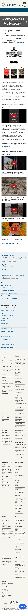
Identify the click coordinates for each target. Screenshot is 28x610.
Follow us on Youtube (25, 6)
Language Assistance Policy (20, 415)
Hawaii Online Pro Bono (19, 454)
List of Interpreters (18, 418)
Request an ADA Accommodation (9, 295)
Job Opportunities (5, 476)
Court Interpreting (5, 520)
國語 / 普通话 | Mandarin (6, 328)
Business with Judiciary (6, 483)
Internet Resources (18, 552)
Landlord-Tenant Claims (19, 494)
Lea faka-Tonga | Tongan (7, 344)
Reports (16, 467)
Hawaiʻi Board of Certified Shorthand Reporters (6, 355)
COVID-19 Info (4, 357)
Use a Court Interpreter (19, 423)
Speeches (16, 473)
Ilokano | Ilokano (5, 318)
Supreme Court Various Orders (19, 546)
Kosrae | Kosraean (5, 326)
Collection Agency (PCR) (19, 492)
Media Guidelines (5, 432)
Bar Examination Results (6, 376)
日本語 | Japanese (5, 320)
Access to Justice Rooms (19, 449)
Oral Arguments (18, 394)
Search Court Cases (9, 255)
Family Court (17, 524)
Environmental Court (19, 568)
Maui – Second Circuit (6, 589)
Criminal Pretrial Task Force (20, 565)
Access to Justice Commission (20, 444)
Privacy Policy (5, 606)
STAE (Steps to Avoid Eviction (20, 576)
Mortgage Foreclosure (19, 506)
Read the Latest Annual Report (8, 288)
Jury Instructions (18, 395)
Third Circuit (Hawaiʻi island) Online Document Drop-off (20, 363)
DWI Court (16, 566)
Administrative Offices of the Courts (7, 584)
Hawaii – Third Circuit (6, 590)
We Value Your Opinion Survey (6, 596)
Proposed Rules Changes (19, 543)
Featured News (8, 12)
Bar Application (17, 391)
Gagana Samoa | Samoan (7, 336)
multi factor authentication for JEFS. (14, 24)
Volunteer (4, 382)
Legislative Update (18, 466)
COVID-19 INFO (17, 380)
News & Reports (14, 12)
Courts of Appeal (5, 586)
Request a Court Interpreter (20, 420)
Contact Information (5, 359)
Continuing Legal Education (20, 398)
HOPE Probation (18, 573)
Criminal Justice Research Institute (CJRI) (19, 563)
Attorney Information (19, 369)
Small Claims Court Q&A (19, 456)
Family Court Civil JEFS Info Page (20, 384)
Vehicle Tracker (5, 536)
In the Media (17, 469)
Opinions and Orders (6, 438)
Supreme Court (18, 518)
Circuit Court (17, 521)
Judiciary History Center (6, 562)
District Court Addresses (6, 593)
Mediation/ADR (4, 524)
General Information (19, 382)
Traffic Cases (17, 503)
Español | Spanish (5, 339)
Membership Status (18, 397)
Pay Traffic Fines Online (6, 469)
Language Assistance (5, 521)
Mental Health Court (18, 574)
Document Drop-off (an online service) (7, 371)
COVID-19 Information (6, 464)
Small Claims (17, 509)
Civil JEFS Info (17, 386)
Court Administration (6, 482)
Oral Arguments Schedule (7, 379)
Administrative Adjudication (20, 527)
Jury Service (4, 479)
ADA (2, 518)
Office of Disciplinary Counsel (20, 403)
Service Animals (18, 437)
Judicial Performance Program (7, 388)
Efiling (5, 270)
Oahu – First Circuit (5, 587)
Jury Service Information (6, 415)
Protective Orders (18, 505)
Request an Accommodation (20, 434)
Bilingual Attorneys (18, 370)
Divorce (16, 489)
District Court (17, 523)
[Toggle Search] (24, 3)
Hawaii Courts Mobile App (6, 477)
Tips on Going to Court (19, 512)
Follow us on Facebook (22, 6)
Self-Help (16, 483)
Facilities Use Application (6, 444)
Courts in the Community (6, 558)
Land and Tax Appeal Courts (20, 526)
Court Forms (4, 373)
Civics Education (5, 559)
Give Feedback (4, 301)
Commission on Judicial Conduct (19, 530)
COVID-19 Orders (18, 549)
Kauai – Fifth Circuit (5, 592)
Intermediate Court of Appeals (20, 520)
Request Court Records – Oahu (19, 502)
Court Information (5, 417)
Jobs (5, 264)
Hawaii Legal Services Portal (20, 453)
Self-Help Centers (18, 482)
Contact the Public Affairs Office (9, 298)
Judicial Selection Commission (20, 533)
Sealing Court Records (6, 485)
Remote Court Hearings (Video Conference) (7, 364)
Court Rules (17, 550)
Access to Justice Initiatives (20, 446)
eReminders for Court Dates (7, 360)
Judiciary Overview (5, 480)
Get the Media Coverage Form (8, 290)
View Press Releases (6, 285)
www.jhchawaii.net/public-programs (10, 243)
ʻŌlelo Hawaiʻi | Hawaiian (7, 315)
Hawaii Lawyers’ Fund (19, 400)
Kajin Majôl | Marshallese (7, 331)
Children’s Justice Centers (6, 526)
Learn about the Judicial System (9, 293)
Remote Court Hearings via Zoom (7, 473)
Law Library (17, 366)
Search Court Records (19, 364)
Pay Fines (3, 362)
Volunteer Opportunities (6, 561)
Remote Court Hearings (19, 358)
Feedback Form (5, 392)
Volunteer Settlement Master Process (7, 534)
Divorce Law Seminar (6, 377)
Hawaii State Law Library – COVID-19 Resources (20, 487)
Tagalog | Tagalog (5, 342)
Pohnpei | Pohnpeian (6, 334)
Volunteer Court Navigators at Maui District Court (7, 384)
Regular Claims (17, 511)
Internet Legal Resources (19, 367)
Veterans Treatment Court (20, 577)
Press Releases (4, 380)
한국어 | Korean (4, 323)
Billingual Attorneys (18, 392)
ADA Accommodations (19, 432)
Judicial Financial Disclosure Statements (7, 391)
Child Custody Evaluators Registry (6, 387)
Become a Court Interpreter (20, 425)
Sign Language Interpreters (20, 421)
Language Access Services (19, 417)
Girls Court (17, 570)
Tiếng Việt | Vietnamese (7, 347)
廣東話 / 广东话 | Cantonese (7, 310)
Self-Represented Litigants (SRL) (7, 367)
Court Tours (4, 565)
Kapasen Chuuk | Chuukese (7, 313)
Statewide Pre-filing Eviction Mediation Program (13, 276)
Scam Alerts (4, 374)
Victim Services (17, 495)
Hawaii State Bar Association (20, 401)
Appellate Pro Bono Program (20, 447)
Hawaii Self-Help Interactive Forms (20, 451)
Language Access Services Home (9, 307)
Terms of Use (12, 606)
